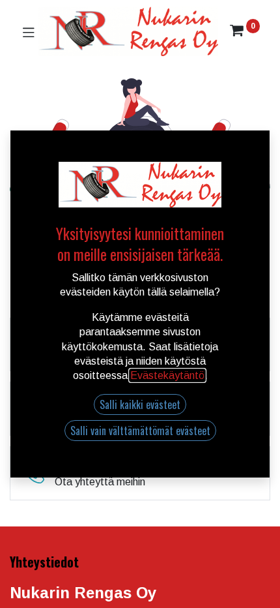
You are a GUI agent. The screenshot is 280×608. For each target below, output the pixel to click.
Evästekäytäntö (167, 375)
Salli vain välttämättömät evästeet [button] (140, 430)
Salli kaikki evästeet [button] (140, 404)
